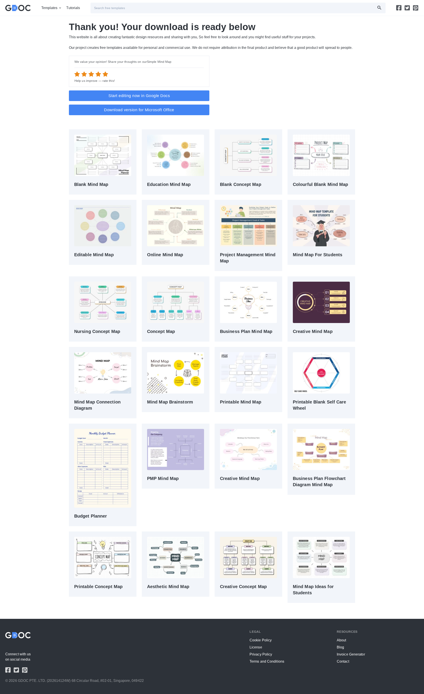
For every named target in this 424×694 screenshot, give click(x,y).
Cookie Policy (261, 640)
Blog (340, 647)
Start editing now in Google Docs (139, 96)
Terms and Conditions (267, 661)
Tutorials (73, 8)
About (341, 640)
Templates (49, 8)
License (256, 647)
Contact (343, 661)
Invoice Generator (351, 654)
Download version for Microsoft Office (139, 110)
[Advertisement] (285, 87)
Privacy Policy (261, 654)
